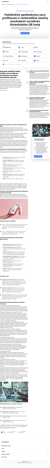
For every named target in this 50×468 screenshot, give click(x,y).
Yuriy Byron (4, 432)
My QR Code (4, 4)
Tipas (5, 64)
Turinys (11, 64)
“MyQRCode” (12, 378)
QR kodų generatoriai (6, 445)
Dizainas (17, 64)
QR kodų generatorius (10, 4)
